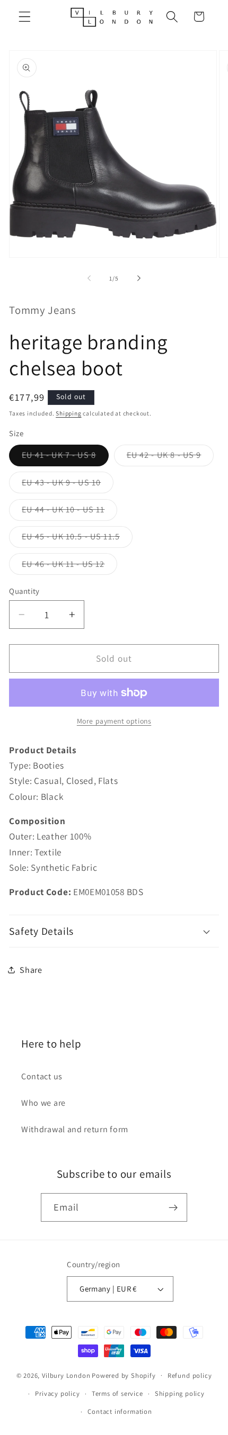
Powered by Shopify (124, 1374)
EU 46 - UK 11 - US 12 (69, 566)
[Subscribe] (173, 1207)
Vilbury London (66, 1374)
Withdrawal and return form (74, 1129)
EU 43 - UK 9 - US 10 (67, 484)
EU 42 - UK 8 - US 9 (170, 457)
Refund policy (190, 1375)
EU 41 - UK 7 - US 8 (65, 457)
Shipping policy (180, 1393)
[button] (24, 16)
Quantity (24, 591)
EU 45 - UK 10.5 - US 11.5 (77, 539)
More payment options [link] (114, 721)
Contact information (119, 1411)
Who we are (43, 1102)
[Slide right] (139, 278)
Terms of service (117, 1393)
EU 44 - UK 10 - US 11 (69, 512)
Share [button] (31, 970)
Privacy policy (57, 1393)
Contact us (42, 1076)
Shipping (68, 413)
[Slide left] (89, 278)
